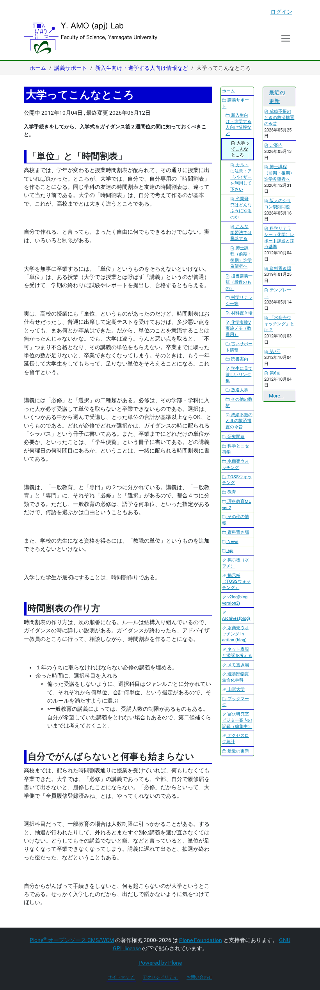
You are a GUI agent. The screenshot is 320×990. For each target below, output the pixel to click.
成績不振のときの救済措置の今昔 (239, 421)
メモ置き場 (237, 664)
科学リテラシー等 (239, 300)
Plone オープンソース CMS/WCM (72, 940)
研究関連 (235, 436)
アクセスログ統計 (235, 738)
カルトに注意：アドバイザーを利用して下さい (241, 177)
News (232, 541)
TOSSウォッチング (237, 480)
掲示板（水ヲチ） (235, 563)
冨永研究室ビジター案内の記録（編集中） (237, 720)
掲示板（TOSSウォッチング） (236, 582)
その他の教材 (239, 402)
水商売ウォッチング (235, 464)
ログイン (281, 12)
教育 (231, 492)
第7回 (274, 351)
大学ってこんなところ (240, 149)
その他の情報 (235, 519)
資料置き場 (237, 532)
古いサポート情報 (239, 347)
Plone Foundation (200, 940)
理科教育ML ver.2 (236, 504)
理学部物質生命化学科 (235, 677)
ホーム (38, 68)
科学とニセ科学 (235, 449)
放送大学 (239, 389)
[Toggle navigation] (286, 38)
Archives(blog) (236, 618)
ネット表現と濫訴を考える (237, 652)
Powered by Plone (160, 963)
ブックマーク (235, 702)
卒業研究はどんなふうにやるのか (241, 208)
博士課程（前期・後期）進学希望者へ (241, 257)
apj (229, 550)
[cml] (90, 38)
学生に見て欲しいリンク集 (239, 374)
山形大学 (235, 689)
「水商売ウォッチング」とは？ (279, 324)
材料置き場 (241, 313)
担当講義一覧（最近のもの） (239, 282)
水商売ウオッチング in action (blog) (235, 634)
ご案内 (275, 145)
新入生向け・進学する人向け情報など (141, 68)
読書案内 (239, 359)
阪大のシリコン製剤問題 (277, 203)
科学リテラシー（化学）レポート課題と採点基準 (279, 237)
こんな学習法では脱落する (241, 232)
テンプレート (277, 293)
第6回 (274, 373)
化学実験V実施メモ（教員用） (238, 328)
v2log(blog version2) (234, 600)
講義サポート (70, 68)
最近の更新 (237, 751)
